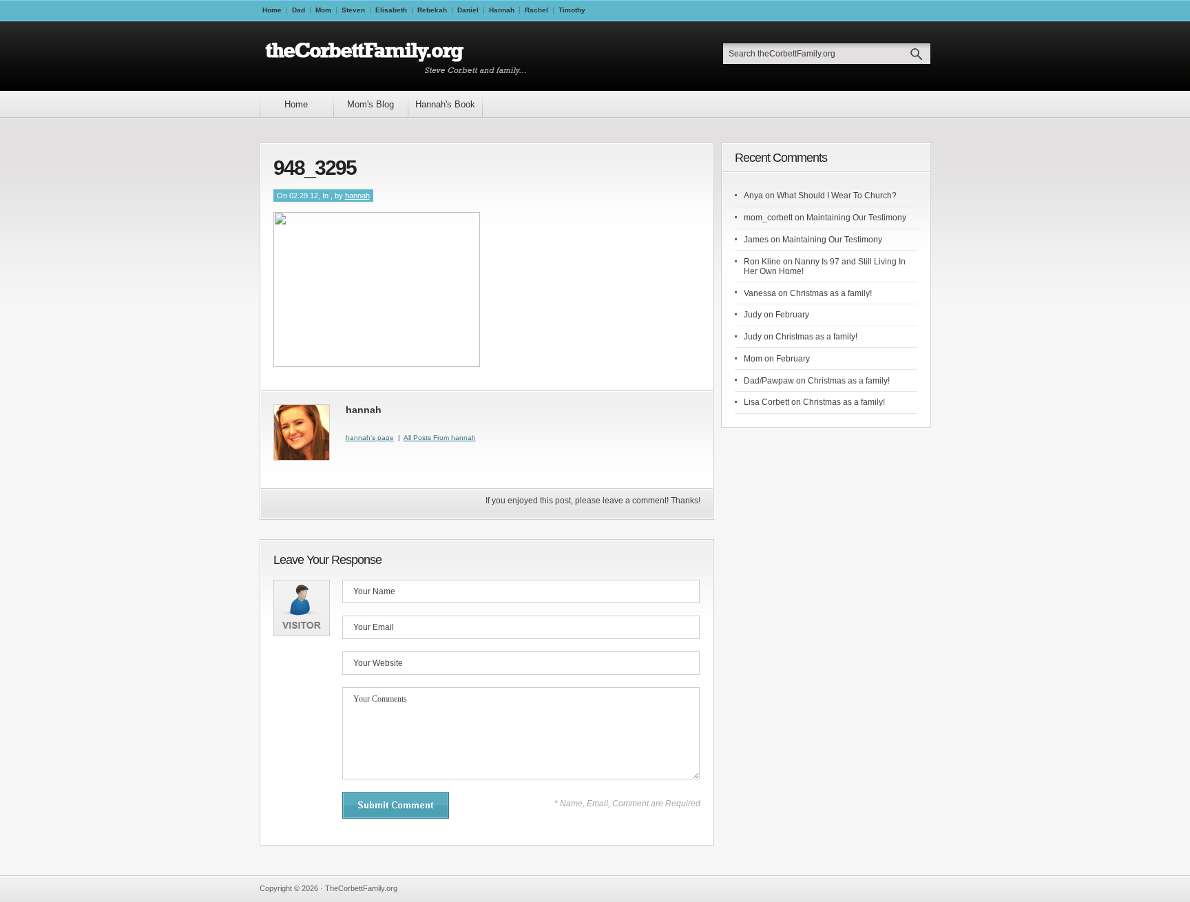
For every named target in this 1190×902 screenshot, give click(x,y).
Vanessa (760, 293)
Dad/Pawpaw (769, 381)
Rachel (536, 10)
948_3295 (314, 167)
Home (272, 10)
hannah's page (370, 437)
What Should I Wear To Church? (837, 195)
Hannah (501, 10)
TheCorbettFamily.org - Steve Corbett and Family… (400, 56)
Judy (753, 314)
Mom (323, 10)
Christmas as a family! (831, 293)
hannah (357, 195)
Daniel (468, 10)
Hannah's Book (445, 104)
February (792, 314)
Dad (298, 10)
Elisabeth (391, 10)
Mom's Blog (370, 104)
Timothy (572, 10)
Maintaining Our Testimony (856, 217)
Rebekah (432, 10)
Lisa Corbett (766, 402)
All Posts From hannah (440, 437)
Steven (353, 10)
